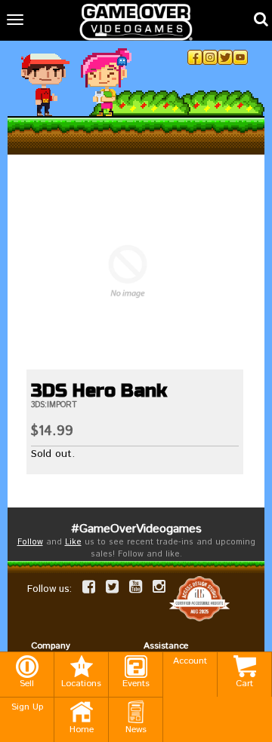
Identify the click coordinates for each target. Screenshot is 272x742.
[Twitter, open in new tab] (225, 57)
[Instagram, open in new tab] (210, 57)
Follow (30, 542)
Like (73, 542)
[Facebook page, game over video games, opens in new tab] (88, 586)
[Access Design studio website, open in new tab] (199, 598)
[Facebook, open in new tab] (194, 57)
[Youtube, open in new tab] (240, 57)
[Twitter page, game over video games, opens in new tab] (112, 586)
